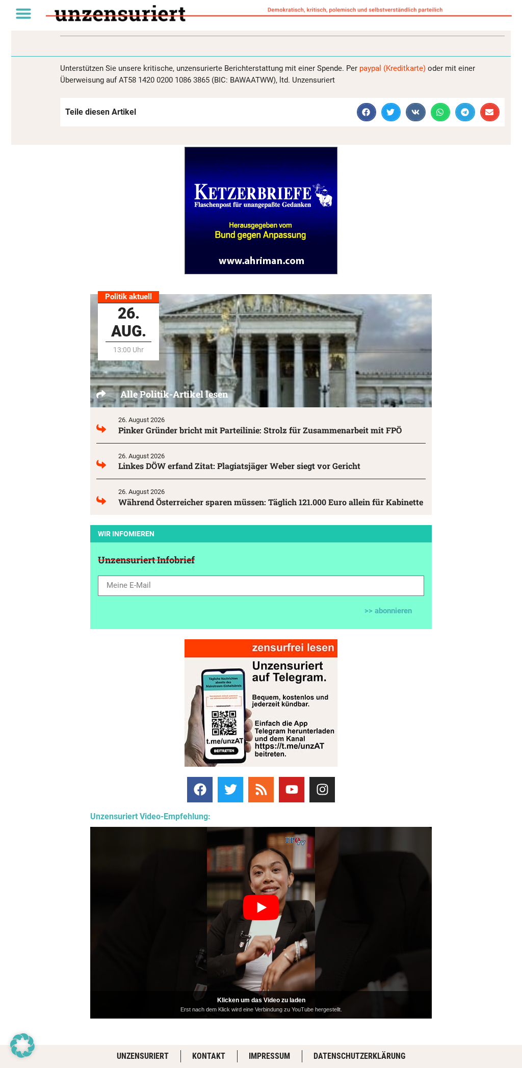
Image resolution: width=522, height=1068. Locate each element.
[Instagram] (322, 789)
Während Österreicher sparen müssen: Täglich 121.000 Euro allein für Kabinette (270, 502)
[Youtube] (291, 789)
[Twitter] (230, 789)
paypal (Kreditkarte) (392, 68)
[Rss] (261, 789)
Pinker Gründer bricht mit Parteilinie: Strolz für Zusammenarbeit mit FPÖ (260, 430)
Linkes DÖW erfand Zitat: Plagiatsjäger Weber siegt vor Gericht (239, 465)
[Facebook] (200, 789)
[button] (23, 13)
